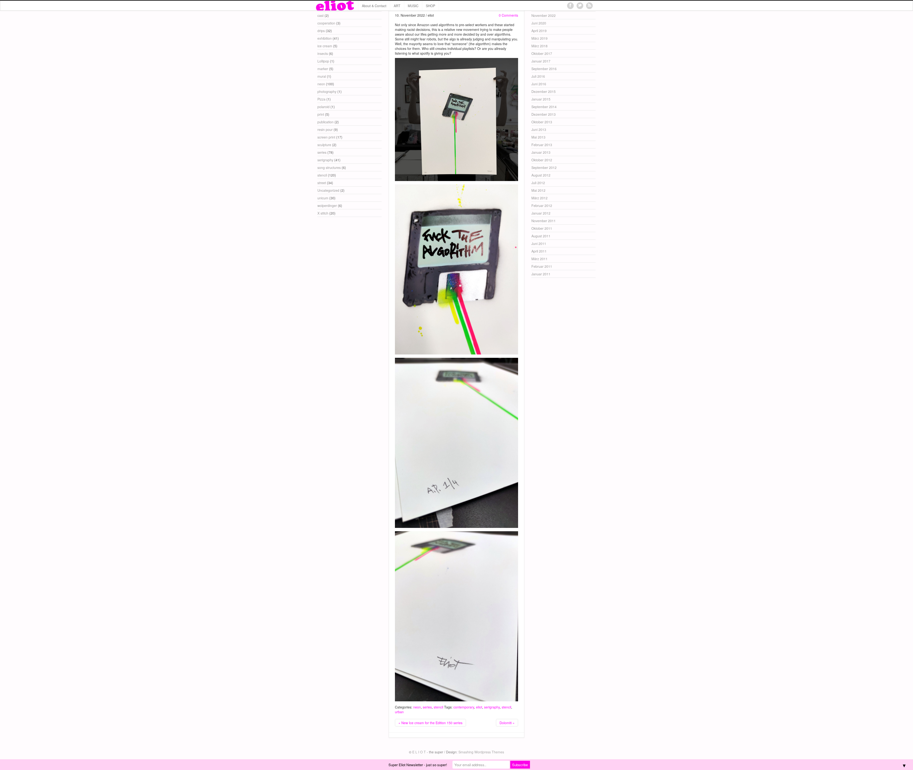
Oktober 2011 (541, 228)
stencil (438, 707)
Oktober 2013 (541, 122)
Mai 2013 (538, 137)
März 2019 (539, 38)
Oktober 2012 (541, 160)
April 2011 (539, 251)
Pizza (321, 99)
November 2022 (543, 15)
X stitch (322, 213)
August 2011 (540, 236)
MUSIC (413, 5)
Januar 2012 (540, 213)
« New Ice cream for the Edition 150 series (430, 722)
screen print (326, 137)
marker (322, 68)
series (427, 707)
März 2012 (539, 198)
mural (321, 76)
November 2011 (543, 220)
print (320, 114)
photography (326, 91)
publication (325, 122)
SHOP (430, 5)
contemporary (463, 707)
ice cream (324, 45)
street (321, 182)
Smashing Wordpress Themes (481, 752)
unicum (322, 198)
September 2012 (544, 167)
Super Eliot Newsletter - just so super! (418, 764)
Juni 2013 (538, 129)
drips (321, 30)
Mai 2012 (538, 190)
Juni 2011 (538, 243)
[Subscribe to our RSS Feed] (589, 5)
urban (399, 711)
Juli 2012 (538, 182)
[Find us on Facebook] (570, 5)
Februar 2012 (541, 205)
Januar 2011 (540, 274)
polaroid (323, 106)
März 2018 (539, 45)
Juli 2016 (538, 76)
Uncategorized (328, 190)
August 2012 (540, 175)
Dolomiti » (507, 722)
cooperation (326, 23)
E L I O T (419, 752)
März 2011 (539, 258)
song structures (329, 167)
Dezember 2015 (543, 91)
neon (417, 707)
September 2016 (544, 68)
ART (397, 5)
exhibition (324, 38)
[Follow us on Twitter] (580, 5)
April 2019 (539, 30)
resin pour (325, 129)
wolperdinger (327, 205)
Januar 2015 (540, 99)
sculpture (324, 144)
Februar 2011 (541, 266)
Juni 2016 (538, 83)
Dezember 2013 (543, 114)
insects (322, 53)
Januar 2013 (540, 152)
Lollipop (323, 61)
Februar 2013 (541, 144)
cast (320, 15)
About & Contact (374, 5)
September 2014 (544, 106)
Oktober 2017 (541, 53)
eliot (479, 707)
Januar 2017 (540, 61)
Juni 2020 (538, 23)
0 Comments (508, 15)
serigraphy (492, 707)
